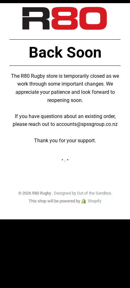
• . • (65, 160)
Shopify (94, 201)
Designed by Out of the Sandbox (82, 193)
